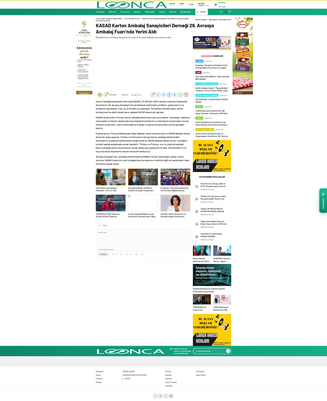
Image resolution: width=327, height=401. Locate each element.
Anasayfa (100, 12)
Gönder (104, 254)
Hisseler (168, 378)
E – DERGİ (201, 12)
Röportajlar (150, 12)
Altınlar (168, 371)
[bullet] (130, 254)
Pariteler (169, 386)
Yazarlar (137, 12)
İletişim (172, 12)
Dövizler (168, 375)
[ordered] (127, 254)
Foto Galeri (200, 371)
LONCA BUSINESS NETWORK (134, 375)
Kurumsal (125, 12)
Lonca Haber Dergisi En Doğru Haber (109, 19)
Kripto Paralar (171, 382)
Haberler (112, 12)
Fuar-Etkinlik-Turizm (132, 19)
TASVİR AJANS (128, 371)
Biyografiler (185, 12)
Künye (162, 12)
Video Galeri (201, 375)
